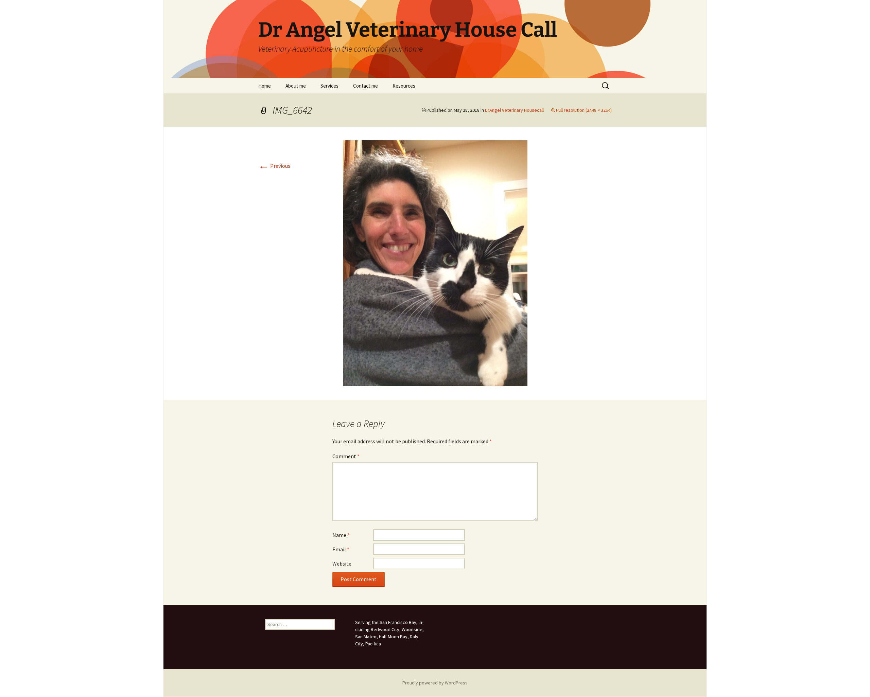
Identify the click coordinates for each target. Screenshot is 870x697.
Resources (404, 86)
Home (264, 86)
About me (295, 86)
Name (341, 535)
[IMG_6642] (435, 262)
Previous (274, 165)
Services (329, 86)
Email (340, 549)
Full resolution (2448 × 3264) (584, 110)
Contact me (365, 86)
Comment (346, 456)
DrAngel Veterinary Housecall (514, 110)
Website (341, 563)
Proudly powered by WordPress (435, 683)
